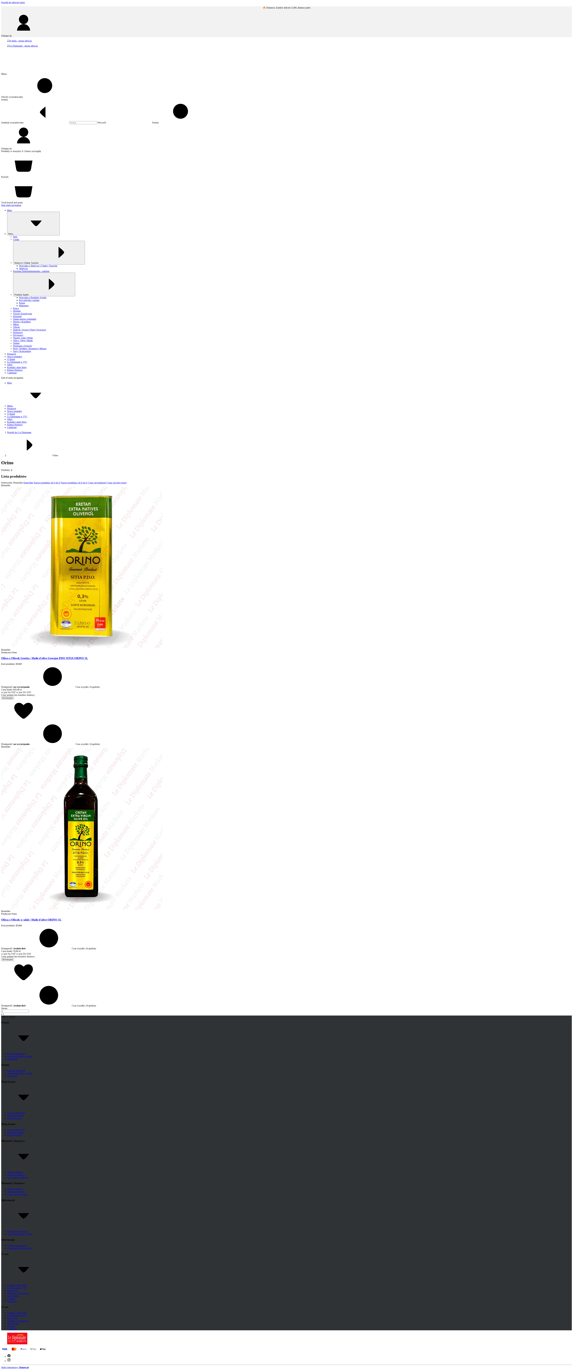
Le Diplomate (19, 432)
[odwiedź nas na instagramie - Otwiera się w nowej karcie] (9, 1361)
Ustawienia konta (15, 1115)
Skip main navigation (11, 205)
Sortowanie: (7, 482)
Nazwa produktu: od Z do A (74, 482)
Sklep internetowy (15, 1367)
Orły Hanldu (13, 1296)
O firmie (11, 1298)
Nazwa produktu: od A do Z (47, 482)
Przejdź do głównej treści (13, 2)
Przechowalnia (14, 1118)
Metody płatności (15, 1172)
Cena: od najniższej (97, 482)
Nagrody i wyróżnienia (18, 1293)
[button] (178, 122)
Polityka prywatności (17, 1231)
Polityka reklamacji (16, 1053)
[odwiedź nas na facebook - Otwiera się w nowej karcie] (9, 1356)
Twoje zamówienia (16, 1113)
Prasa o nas (12, 1290)
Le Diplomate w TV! (17, 1288)
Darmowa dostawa (16, 1175)
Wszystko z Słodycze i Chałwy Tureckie (38, 266)
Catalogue (12, 1301)
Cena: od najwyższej (117, 482)
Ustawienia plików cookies (20, 1056)
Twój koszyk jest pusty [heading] (12, 202)
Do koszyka (7, 698)
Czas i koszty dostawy (17, 1177)
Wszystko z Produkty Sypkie (32, 297)
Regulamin (12, 1059)
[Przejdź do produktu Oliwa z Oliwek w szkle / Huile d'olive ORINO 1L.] (81, 908)
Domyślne (28, 482)
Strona (4, 1008)
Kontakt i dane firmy (17, 1285)
